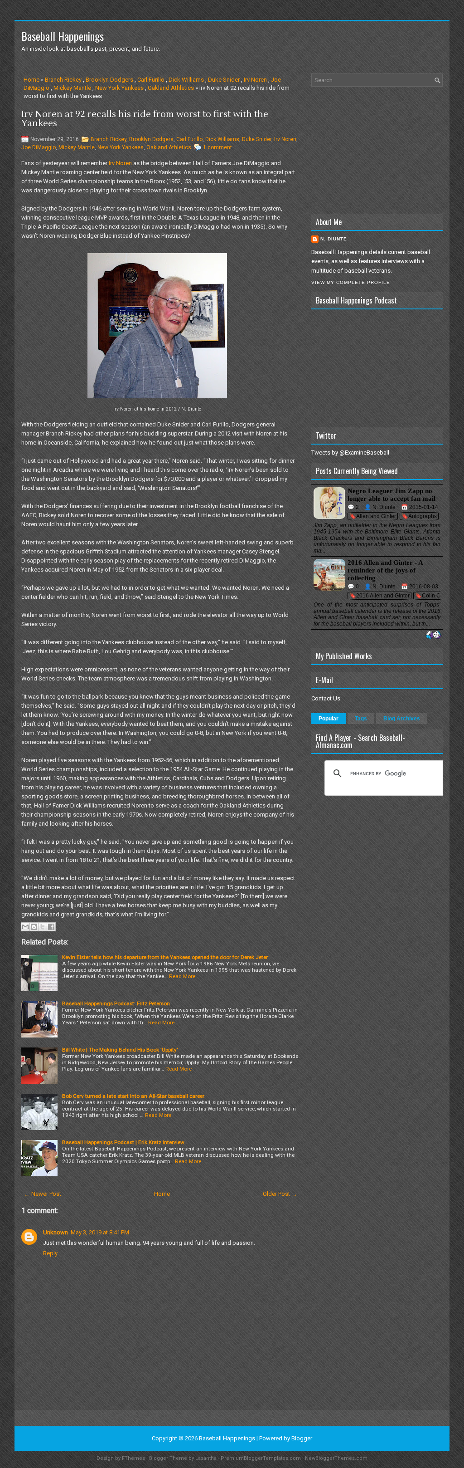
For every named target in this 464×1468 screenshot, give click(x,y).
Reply (50, 1253)
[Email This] (25, 926)
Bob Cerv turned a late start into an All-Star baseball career (133, 1096)
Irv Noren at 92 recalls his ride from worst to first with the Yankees (144, 119)
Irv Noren (255, 79)
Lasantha (206, 1458)
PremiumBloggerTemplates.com (261, 1458)
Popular (328, 718)
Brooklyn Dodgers (109, 79)
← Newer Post (42, 1193)
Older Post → (280, 1193)
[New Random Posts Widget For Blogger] (433, 635)
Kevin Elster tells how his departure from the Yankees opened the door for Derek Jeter (165, 957)
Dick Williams (186, 79)
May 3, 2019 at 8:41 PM (100, 1232)
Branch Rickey (63, 79)
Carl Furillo (150, 79)
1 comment (217, 147)
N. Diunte (333, 238)
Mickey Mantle (72, 87)
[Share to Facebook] (51, 926)
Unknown (55, 1232)
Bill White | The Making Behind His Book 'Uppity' (120, 1050)
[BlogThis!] (34, 926)
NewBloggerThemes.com (336, 1458)
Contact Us (325, 698)
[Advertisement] (377, 150)
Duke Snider (224, 79)
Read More (182, 976)
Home (31, 79)
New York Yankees (119, 87)
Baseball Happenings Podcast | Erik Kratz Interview (123, 1142)
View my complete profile (350, 282)
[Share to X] (42, 926)
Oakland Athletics (171, 87)
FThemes (133, 1458)
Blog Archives (401, 718)
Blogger (301, 1438)
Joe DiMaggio (38, 147)
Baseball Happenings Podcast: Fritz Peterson (116, 1003)
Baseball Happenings (62, 36)
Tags (361, 718)
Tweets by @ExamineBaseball (350, 452)
